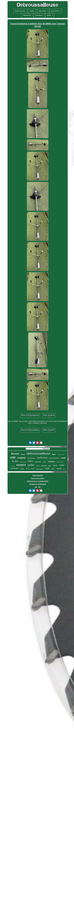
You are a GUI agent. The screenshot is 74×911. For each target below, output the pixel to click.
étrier (49, 465)
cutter (61, 465)
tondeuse (13, 466)
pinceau (43, 465)
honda (23, 454)
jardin (31, 464)
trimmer (51, 461)
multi (55, 465)
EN (36, 487)
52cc (30, 461)
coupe (47, 468)
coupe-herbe (38, 462)
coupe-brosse (39, 468)
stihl (12, 457)
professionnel (54, 458)
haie (64, 468)
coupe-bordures (60, 462)
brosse (15, 453)
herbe (15, 461)
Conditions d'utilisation (37, 484)
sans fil (58, 468)
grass (53, 468)
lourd (32, 468)
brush (27, 468)
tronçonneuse (60, 454)
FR (39, 487)
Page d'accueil (37, 475)
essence (21, 464)
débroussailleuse (38, 453)
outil (63, 458)
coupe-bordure (23, 462)
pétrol (44, 462)
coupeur (21, 457)
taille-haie (42, 457)
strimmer (15, 468)
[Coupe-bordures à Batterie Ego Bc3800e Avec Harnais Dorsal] (37, 44)
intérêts (22, 468)
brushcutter (31, 458)
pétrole (38, 465)
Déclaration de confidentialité (37, 481)
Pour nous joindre (37, 478)
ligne (54, 454)
